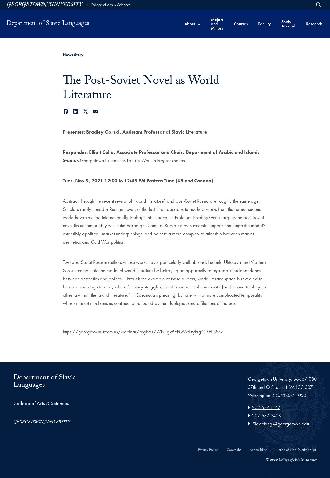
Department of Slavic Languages (48, 24)
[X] (86, 112)
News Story (73, 54)
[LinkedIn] (76, 112)
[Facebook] (66, 112)
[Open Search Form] (318, 5)
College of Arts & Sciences (110, 4)
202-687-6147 (266, 407)
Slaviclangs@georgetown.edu (281, 424)
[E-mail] (96, 112)
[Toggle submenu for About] (198, 24)
